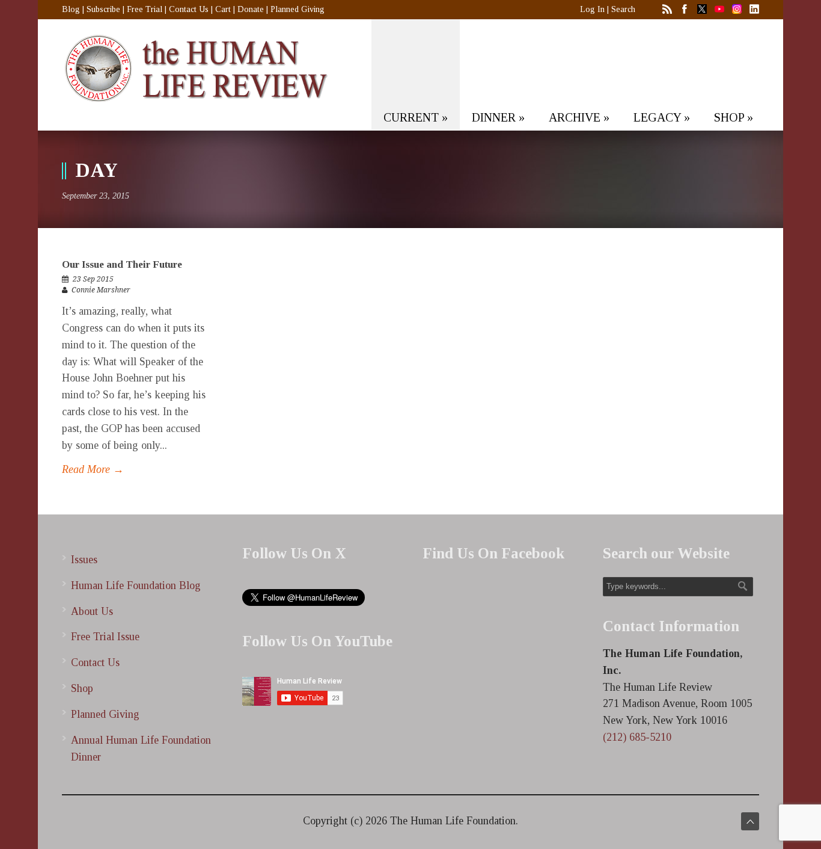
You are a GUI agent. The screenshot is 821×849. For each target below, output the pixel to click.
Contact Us (189, 9)
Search (623, 9)
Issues (84, 560)
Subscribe (103, 9)
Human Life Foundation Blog (136, 585)
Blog (71, 9)
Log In (592, 9)
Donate (250, 9)
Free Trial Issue (105, 637)
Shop (82, 688)
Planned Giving (297, 9)
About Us (92, 611)
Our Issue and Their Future (122, 264)
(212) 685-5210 (637, 737)
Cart (223, 9)
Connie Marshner (101, 290)
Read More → (93, 469)
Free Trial (144, 9)
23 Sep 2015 (93, 279)
